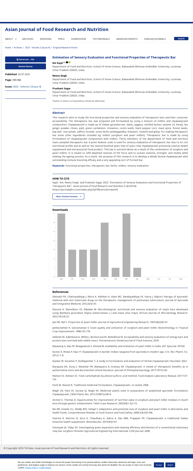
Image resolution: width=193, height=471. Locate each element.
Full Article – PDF (26, 59)
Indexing (45, 38)
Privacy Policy (31, 467)
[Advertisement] (96, 10)
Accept (159, 465)
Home (8, 47)
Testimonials (101, 38)
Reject (170, 465)
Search (181, 38)
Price (61, 38)
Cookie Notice (45, 467)
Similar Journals (155, 38)
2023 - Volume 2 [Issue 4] (37, 47)
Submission (78, 38)
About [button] (9, 38)
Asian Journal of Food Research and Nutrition (56, 29)
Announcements (127, 38)
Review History (26, 66)
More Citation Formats (67, 196)
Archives (27, 38)
